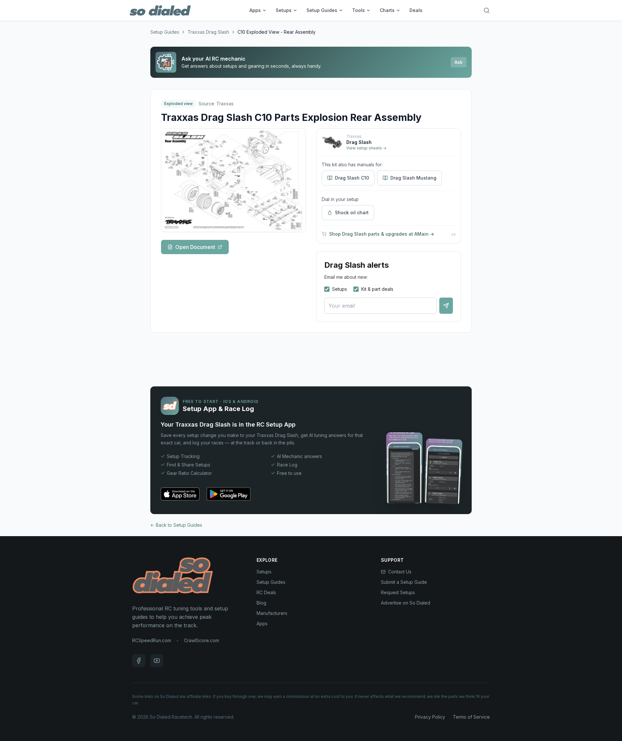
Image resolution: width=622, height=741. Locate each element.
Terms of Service (471, 717)
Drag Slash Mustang (413, 178)
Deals (415, 10)
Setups (284, 10)
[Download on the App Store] (180, 494)
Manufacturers (272, 613)
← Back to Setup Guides (176, 525)
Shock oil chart (352, 212)
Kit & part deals (377, 289)
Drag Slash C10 (352, 178)
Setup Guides (321, 10)
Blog (261, 603)
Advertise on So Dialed (405, 603)
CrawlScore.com (201, 640)
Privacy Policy (430, 717)
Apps (255, 10)
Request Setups (398, 592)
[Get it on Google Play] (228, 494)
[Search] (486, 10)
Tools (358, 10)
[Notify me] (446, 306)
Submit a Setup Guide (404, 582)
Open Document (195, 247)
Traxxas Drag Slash (208, 32)
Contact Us (399, 571)
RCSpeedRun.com (151, 640)
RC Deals (266, 592)
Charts (387, 10)
